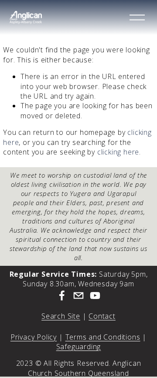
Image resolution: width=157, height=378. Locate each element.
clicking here (118, 152)
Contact (102, 316)
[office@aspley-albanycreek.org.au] (78, 295)
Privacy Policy (33, 337)
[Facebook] (62, 295)
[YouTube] (95, 295)
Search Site (60, 316)
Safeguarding (78, 346)
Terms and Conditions (102, 337)
